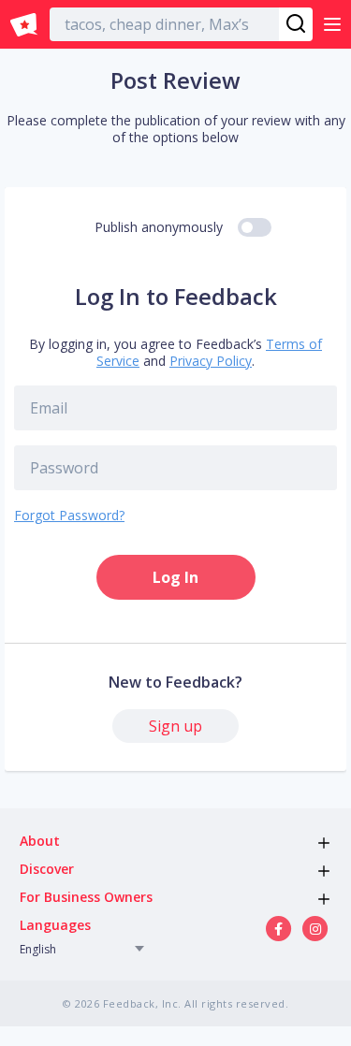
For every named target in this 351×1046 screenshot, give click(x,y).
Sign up (175, 726)
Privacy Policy (210, 361)
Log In (175, 577)
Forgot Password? (69, 515)
